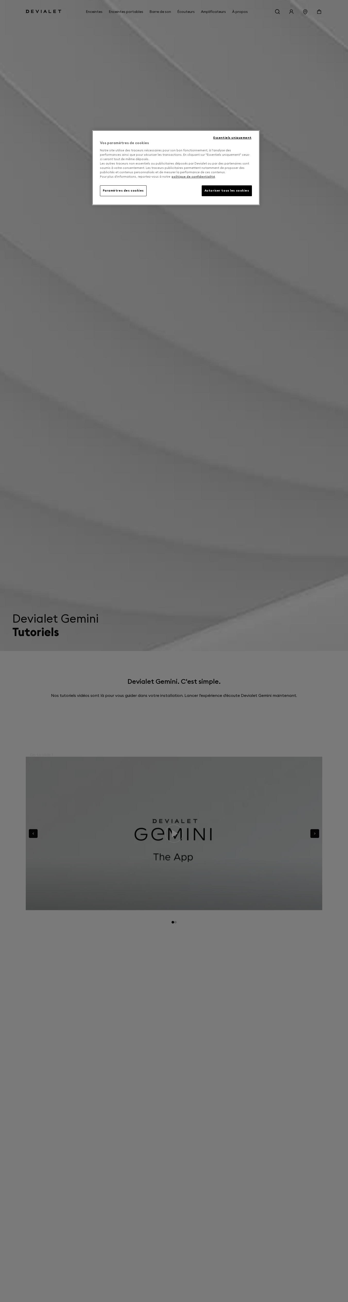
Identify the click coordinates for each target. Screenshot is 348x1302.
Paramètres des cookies (123, 190)
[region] (176, 167)
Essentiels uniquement (232, 137)
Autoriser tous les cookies (227, 190)
